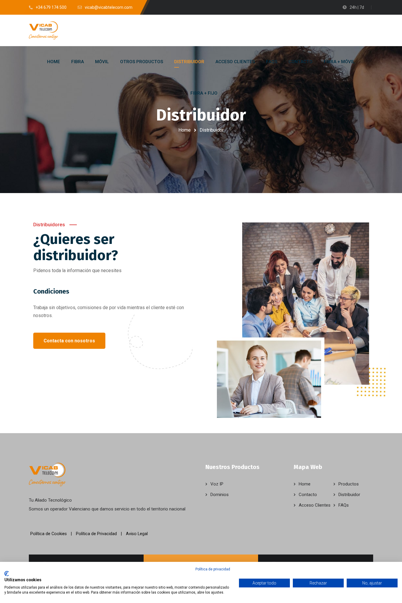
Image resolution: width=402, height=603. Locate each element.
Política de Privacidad (96, 533)
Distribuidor (349, 494)
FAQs (343, 505)
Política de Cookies (48, 533)
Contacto (308, 494)
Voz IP (216, 484)
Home (184, 130)
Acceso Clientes (314, 505)
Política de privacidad (212, 569)
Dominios (219, 494)
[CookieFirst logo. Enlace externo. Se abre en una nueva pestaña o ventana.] (6, 573)
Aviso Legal (137, 533)
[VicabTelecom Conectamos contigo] (43, 30)
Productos (348, 484)
